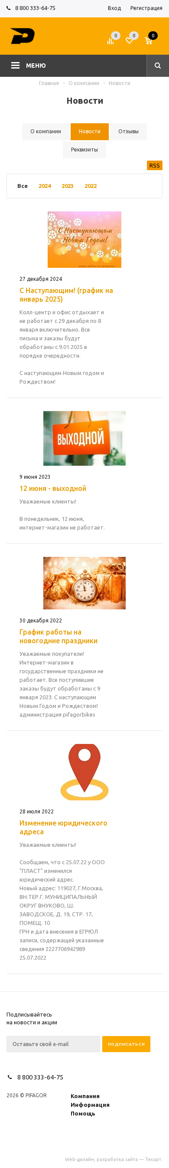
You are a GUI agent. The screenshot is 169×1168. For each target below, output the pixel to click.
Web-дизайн (79, 1159)
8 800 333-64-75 (35, 8)
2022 (90, 186)
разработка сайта (117, 1159)
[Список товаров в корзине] (154, 43)
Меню (36, 65)
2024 (45, 186)
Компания (85, 1096)
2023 (68, 186)
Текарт (153, 1159)
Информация (90, 1105)
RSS (155, 165)
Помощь (83, 1113)
